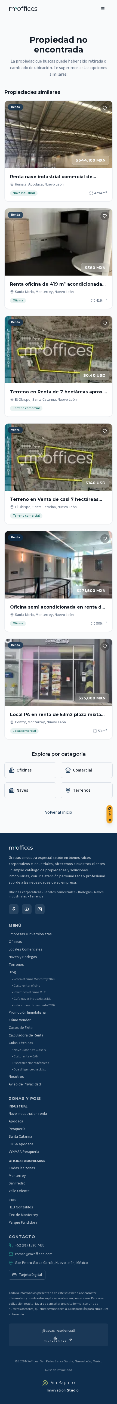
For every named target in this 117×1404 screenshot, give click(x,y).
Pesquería (17, 1129)
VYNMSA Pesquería (24, 1152)
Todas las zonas (22, 1168)
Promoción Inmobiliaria (27, 1012)
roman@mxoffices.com (34, 1254)
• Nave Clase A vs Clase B (29, 1050)
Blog (12, 972)
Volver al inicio (58, 812)
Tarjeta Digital (30, 1275)
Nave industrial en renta (28, 1113)
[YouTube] (27, 909)
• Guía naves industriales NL (31, 999)
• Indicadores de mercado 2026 (33, 1005)
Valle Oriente (19, 1191)
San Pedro (17, 1183)
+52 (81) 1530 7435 (30, 1245)
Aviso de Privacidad (25, 1084)
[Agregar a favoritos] (104, 108)
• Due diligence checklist (29, 1069)
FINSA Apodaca (21, 1144)
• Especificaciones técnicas (30, 1063)
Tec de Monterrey (23, 1215)
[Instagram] (40, 909)
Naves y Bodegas (23, 957)
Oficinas (15, 942)
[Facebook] (14, 909)
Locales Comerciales (25, 949)
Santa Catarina (20, 1136)
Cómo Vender (20, 1020)
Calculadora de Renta (26, 1035)
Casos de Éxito (21, 1027)
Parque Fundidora (23, 1222)
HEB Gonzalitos (21, 1207)
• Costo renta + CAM (25, 1056)
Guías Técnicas (21, 1043)
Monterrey (17, 1175)
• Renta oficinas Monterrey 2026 (33, 979)
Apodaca (16, 1121)
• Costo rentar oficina (26, 986)
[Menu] (102, 8)
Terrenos (16, 964)
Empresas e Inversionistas (30, 934)
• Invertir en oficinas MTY (28, 992)
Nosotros (16, 1076)
